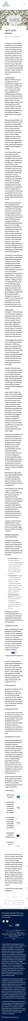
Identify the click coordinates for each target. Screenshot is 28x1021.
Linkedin (19, 902)
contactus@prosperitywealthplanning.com (13, 915)
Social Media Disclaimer (17, 934)
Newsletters (17, 36)
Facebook (9, 902)
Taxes (6, 37)
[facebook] (7, 921)
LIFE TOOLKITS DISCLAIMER (12, 935)
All (13, 36)
